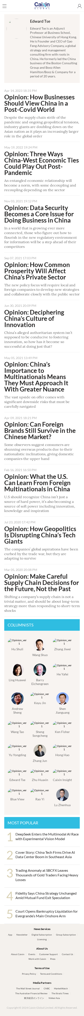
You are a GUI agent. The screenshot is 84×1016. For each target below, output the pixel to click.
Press (52, 959)
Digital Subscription (42, 934)
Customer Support (48, 954)
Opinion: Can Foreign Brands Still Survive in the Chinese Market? (40, 430)
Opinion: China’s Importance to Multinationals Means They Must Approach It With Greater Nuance (36, 376)
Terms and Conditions (51, 973)
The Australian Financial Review (31, 993)
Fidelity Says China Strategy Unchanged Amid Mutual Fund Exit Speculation (46, 895)
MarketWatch (61, 988)
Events (31, 954)
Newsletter (22, 934)
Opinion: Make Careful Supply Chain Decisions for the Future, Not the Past (41, 582)
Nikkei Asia (54, 998)
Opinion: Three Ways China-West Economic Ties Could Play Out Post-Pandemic (41, 163)
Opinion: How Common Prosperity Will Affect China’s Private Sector (37, 271)
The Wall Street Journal (28, 988)
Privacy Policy (29, 973)
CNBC (47, 988)
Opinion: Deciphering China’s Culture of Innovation (34, 318)
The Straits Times (60, 993)
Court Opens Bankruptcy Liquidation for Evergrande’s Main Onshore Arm (46, 913)
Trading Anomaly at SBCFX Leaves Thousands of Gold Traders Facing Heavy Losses (46, 875)
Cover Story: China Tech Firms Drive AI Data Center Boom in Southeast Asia (45, 854)
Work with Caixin (37, 959)
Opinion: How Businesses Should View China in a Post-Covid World (39, 103)
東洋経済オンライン (34, 998)
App (10, 934)
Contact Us (67, 954)
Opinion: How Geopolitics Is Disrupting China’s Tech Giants (40, 535)
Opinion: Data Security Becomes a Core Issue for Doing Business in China (39, 214)
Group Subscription (66, 934)
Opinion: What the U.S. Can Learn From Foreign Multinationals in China (37, 483)
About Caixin (17, 954)
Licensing (42, 939)
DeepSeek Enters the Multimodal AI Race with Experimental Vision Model (47, 836)
